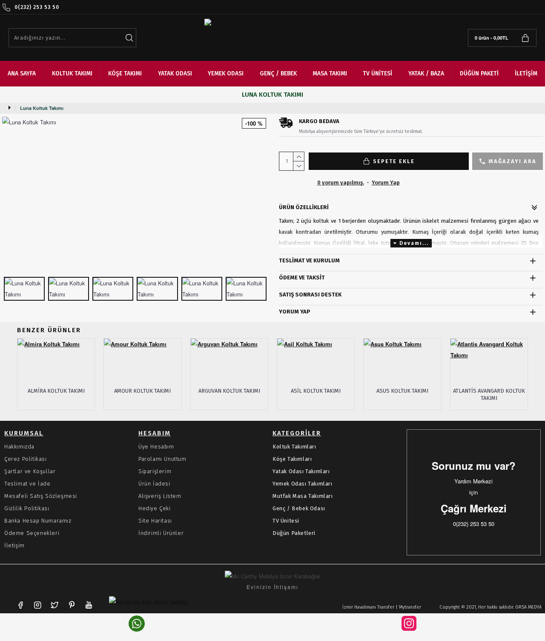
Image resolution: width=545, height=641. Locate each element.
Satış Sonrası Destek (310, 294)
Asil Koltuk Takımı (316, 391)
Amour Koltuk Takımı (142, 391)
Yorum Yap (294, 311)
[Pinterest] (71, 604)
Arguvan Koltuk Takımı (229, 391)
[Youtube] (88, 604)
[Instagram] (37, 604)
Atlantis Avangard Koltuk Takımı (489, 394)
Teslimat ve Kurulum (309, 260)
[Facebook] (20, 604)
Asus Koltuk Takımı (402, 391)
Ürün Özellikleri (304, 207)
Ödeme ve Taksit (302, 277)
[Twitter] (54, 604)
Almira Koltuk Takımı (56, 391)
